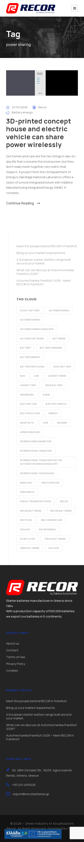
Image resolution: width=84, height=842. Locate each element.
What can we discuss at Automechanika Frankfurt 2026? (45, 272)
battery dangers (51, 347)
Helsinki (62, 422)
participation (50, 482)
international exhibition (35, 441)
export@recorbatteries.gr (31, 794)
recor (64, 501)
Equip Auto (27, 422)
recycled (26, 519)
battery (25, 347)
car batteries (57, 375)
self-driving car (51, 519)
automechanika (59, 310)
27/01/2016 (20, 107)
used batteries (29, 548)
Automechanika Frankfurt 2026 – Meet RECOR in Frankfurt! (44, 282)
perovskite (27, 491)
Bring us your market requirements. (41, 253)
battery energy (30, 357)
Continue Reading (20, 203)
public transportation (35, 501)
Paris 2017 (26, 482)
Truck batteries (55, 538)
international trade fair (36, 450)
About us (12, 643)
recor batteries (30, 510)
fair (45, 422)
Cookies (12, 670)
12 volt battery (30, 310)
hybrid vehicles (30, 432)
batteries (59, 338)
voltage (53, 548)
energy (53, 413)
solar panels (47, 529)
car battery (28, 385)
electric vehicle (56, 403)
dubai (46, 394)
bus (22, 375)
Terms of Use (15, 657)
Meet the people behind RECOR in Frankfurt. (47, 246)
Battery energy (22, 112)
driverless (27, 394)
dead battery (54, 385)
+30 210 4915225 (24, 785)
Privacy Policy (15, 664)
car (36, 375)
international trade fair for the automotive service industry (41, 462)
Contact (12, 650)
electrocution (30, 413)
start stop (27, 538)
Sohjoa (25, 529)
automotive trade (32, 338)
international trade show (37, 473)
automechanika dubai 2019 (36, 329)
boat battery (62, 366)
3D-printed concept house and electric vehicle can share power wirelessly (38, 133)
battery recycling (32, 366)
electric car (28, 403)
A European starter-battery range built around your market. (44, 261)
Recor (42, 107)
